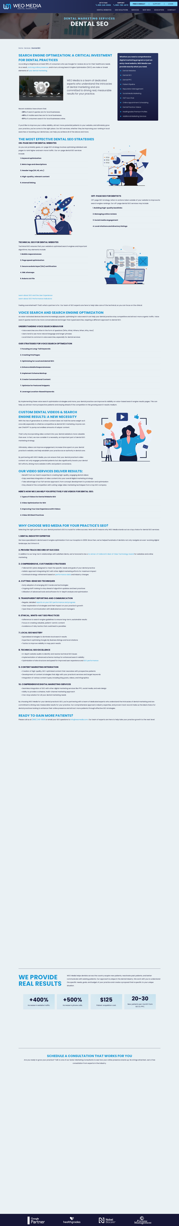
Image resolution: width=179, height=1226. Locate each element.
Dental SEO (127, 75)
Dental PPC (127, 80)
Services (135, 10)
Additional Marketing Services (134, 116)
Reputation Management (133, 89)
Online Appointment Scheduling (135, 102)
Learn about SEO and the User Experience (35, 295)
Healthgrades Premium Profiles (135, 111)
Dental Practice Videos (132, 107)
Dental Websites (104, 10)
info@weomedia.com (79, 719)
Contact (172, 10)
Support (156, 4)
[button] (53, 158)
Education (159, 10)
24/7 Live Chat (128, 98)
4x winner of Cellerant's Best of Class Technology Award (111, 554)
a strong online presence (38, 67)
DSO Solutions (121, 10)
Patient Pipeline (129, 84)
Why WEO (147, 10)
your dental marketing (38, 70)
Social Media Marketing (132, 93)
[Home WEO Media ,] (22, 6)
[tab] (53, 158)
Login (170, 4)
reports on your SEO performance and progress (55, 602)
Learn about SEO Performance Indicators (35, 298)
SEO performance (91, 660)
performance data (63, 574)
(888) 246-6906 (38, 719)
